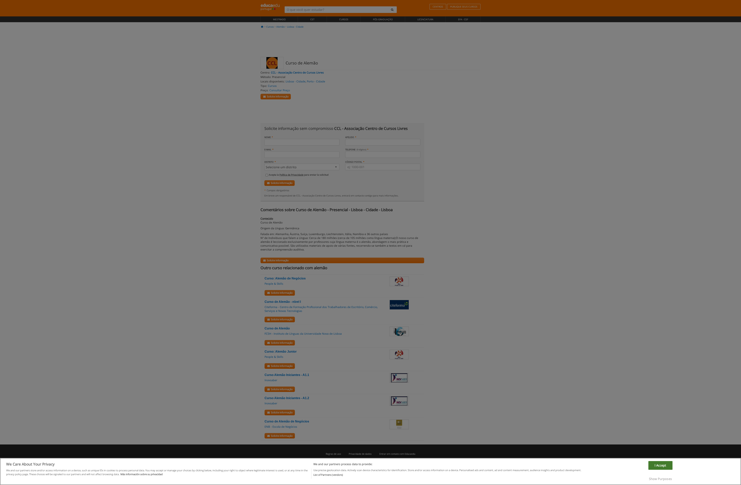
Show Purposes (660, 479)
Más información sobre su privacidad (141, 474)
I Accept (660, 465)
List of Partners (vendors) (328, 475)
